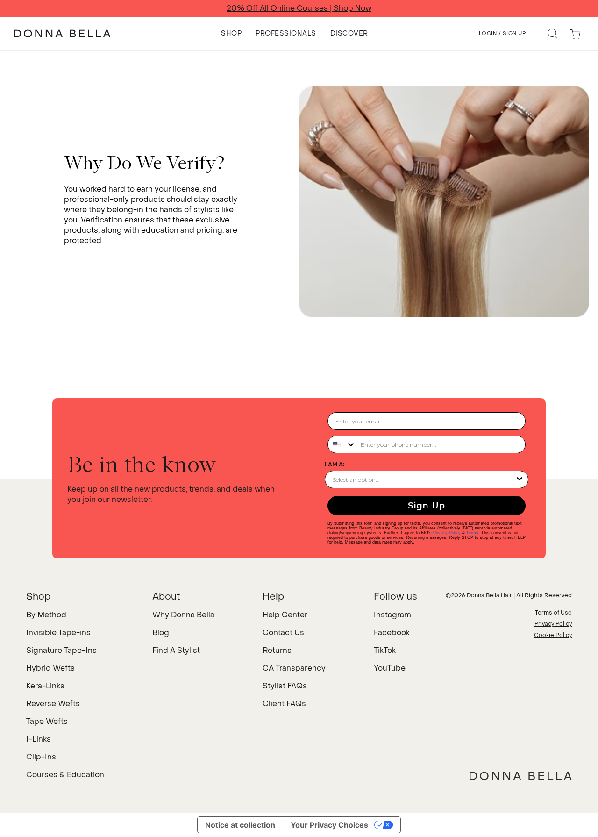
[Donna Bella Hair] (521, 776)
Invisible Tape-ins (58, 632)
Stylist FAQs (285, 686)
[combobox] (342, 444)
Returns (277, 650)
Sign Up (426, 506)
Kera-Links (45, 686)
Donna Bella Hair (489, 595)
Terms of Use (553, 612)
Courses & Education (65, 775)
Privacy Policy (447, 532)
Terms (472, 532)
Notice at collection (240, 825)
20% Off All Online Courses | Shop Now (299, 8)
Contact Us (283, 632)
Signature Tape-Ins (61, 650)
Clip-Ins (41, 757)
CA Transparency (294, 668)
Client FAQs (284, 703)
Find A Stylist (176, 650)
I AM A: (334, 464)
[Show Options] (519, 479)
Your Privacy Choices (329, 825)
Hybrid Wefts (50, 668)
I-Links (38, 739)
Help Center (285, 615)
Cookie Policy (553, 635)
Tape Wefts (47, 721)
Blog (160, 632)
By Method (46, 615)
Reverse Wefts (53, 703)
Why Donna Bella (183, 615)
